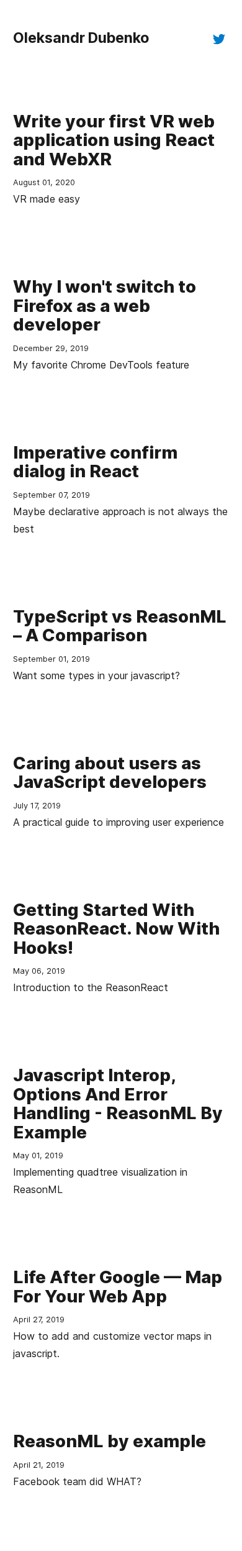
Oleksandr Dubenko (81, 38)
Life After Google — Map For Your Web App (117, 1286)
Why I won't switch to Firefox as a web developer (104, 305)
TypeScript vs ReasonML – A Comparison (119, 626)
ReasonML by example (109, 1441)
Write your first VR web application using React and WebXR (114, 140)
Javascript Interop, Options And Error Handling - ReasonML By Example (118, 1103)
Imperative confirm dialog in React (95, 462)
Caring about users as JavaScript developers (110, 772)
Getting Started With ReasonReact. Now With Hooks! (116, 928)
